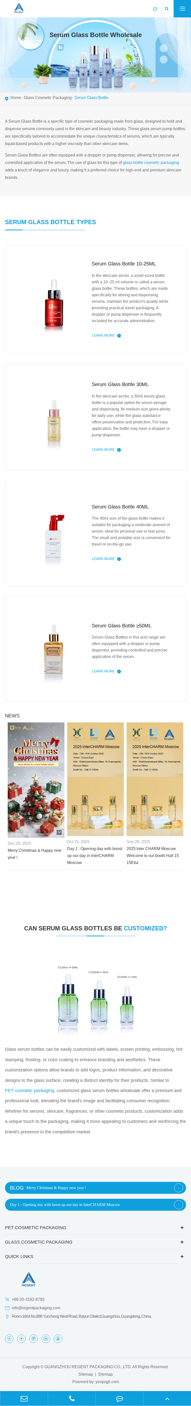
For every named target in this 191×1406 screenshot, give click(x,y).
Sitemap (85, 1374)
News (12, 715)
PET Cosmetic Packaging (35, 1227)
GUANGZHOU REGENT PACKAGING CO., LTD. (88, 1367)
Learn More (104, 335)
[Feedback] (119, 1398)
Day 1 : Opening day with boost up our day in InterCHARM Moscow (94, 856)
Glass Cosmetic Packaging (48, 98)
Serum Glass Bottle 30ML (120, 384)
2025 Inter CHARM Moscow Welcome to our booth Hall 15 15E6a (153, 856)
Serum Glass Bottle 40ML (120, 506)
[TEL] (72, 1398)
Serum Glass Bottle (91, 98)
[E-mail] (24, 1398)
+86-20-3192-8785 (28, 1299)
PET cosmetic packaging (29, 1090)
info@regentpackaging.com (36, 1308)
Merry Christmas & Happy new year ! (34, 853)
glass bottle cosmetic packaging (151, 162)
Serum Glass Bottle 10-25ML (124, 263)
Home (15, 98)
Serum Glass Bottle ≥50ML (121, 625)
